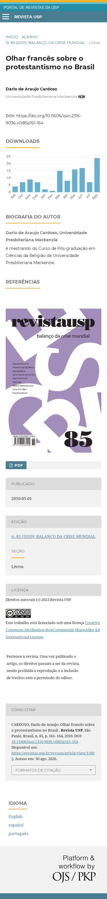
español (16, 825)
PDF (18, 465)
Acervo (30, 37)
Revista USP (28, 16)
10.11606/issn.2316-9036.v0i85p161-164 (44, 741)
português (18, 833)
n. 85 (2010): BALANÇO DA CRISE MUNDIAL (45, 42)
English (16, 816)
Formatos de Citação (38, 770)
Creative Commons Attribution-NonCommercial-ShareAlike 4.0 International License (53, 629)
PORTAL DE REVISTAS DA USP (31, 8)
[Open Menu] (5, 17)
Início (12, 37)
